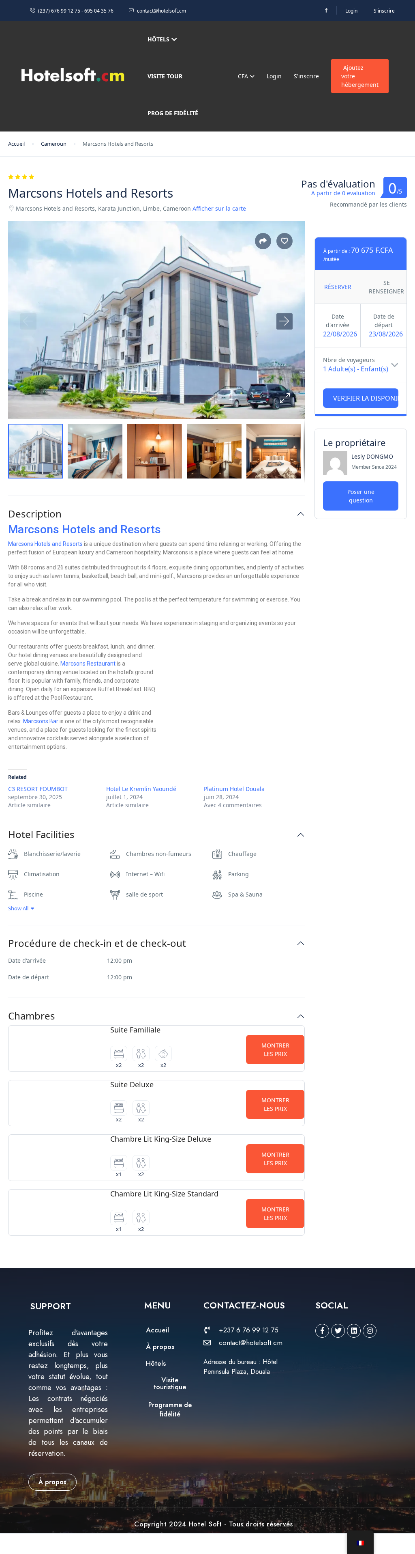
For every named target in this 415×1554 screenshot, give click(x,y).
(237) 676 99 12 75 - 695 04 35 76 (75, 10)
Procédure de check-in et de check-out (97, 943)
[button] (284, 398)
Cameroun (53, 143)
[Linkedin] (354, 1331)
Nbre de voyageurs (349, 360)
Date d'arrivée (337, 321)
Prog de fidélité (173, 113)
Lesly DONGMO (372, 456)
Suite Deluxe (132, 1084)
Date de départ (383, 321)
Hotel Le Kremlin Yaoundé (141, 789)
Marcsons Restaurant (88, 663)
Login (351, 10)
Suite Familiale (135, 1030)
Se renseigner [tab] (386, 287)
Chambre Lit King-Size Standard (164, 1193)
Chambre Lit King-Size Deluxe (160, 1139)
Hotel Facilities (41, 835)
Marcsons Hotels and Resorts (84, 529)
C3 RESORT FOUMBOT (38, 789)
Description (35, 514)
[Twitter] (338, 1331)
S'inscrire (384, 10)
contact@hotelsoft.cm (161, 10)
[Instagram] (369, 1331)
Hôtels (158, 39)
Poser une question (360, 496)
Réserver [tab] (337, 287)
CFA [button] (244, 76)
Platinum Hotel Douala (234, 789)
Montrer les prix (275, 1049)
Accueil (16, 143)
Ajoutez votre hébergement (360, 76)
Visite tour (165, 76)
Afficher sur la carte (219, 208)
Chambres (31, 1016)
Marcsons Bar (40, 721)
